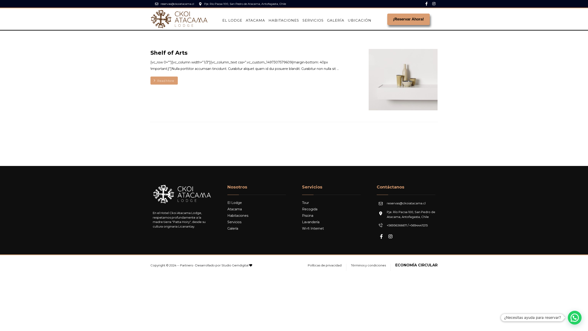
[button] (575, 318)
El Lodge (234, 203)
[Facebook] (426, 3)
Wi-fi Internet (313, 228)
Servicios (234, 222)
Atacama (234, 209)
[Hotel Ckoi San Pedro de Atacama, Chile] (179, 19)
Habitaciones (237, 216)
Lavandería (310, 222)
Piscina (307, 216)
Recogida (309, 209)
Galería (232, 228)
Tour (305, 203)
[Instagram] (434, 3)
